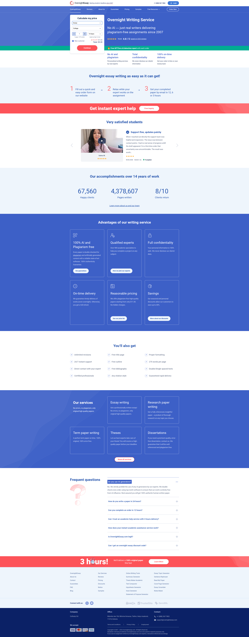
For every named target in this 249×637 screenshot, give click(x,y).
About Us (101, 9)
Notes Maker (158, 591)
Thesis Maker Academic (134, 580)
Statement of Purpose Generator (137, 594)
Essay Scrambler (160, 587)
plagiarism (77, 255)
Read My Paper (159, 580)
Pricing (127, 9)
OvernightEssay (75, 9)
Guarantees (115, 9)
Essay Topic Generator (161, 573)
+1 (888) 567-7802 (159, 3)
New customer (79, 41)
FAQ (71, 587)
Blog (71, 591)
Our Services (102, 573)
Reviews (89, 9)
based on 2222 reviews (138, 39)
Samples (138, 9)
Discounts (101, 584)
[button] (153, 9)
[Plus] (85, 34)
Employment (145, 624)
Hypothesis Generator (133, 587)
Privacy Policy (131, 624)
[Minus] (74, 34)
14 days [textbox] (91, 34)
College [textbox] (75, 28)
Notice (100, 587)
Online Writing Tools (133, 573)
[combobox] (87, 23)
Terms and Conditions (114, 624)
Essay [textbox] (75, 23)
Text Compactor (131, 584)
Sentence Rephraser (161, 577)
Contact (72, 580)
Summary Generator (133, 577)
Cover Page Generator (161, 584)
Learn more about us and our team (125, 205)
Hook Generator (131, 591)
